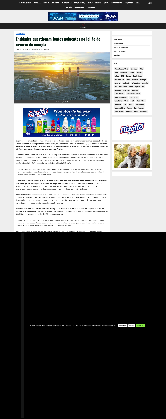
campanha (123, 72)
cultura (117, 76)
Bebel (141, 69)
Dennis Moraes (79, 7)
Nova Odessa (123, 86)
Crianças (131, 72)
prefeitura (126, 90)
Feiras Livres (66, 3)
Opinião (69, 7)
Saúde (138, 3)
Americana (134, 69)
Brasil (116, 72)
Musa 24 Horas (116, 3)
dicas (128, 79)
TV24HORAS (91, 7)
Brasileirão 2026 (25, 3)
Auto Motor (129, 3)
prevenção (135, 90)
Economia (135, 79)
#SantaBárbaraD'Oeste (121, 69)
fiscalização (125, 83)
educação (143, 79)
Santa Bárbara (134, 97)
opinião (137, 86)
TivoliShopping (119, 111)
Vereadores (143, 111)
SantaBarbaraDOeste (121, 97)
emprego (117, 83)
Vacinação (129, 111)
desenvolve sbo (119, 79)
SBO (125, 104)
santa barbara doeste (133, 94)
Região (90, 3)
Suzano (129, 108)
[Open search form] (151, 7)
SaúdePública (141, 101)
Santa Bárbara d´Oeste (51, 3)
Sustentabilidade (120, 108)
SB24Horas (118, 104)
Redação (18, 49)
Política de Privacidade (121, 47)
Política (98, 3)
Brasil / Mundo (79, 3)
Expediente (117, 55)
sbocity (131, 104)
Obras (131, 86)
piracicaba (118, 90)
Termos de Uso (118, 43)
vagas (136, 111)
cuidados (139, 72)
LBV (116, 86)
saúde (132, 101)
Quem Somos (118, 39)
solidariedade (140, 104)
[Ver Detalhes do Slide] (83, 16)
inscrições (145, 83)
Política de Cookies (120, 51)
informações (136, 83)
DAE (122, 76)
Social (106, 3)
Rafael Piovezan (119, 94)
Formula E (37, 3)
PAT (143, 86)
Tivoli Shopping (139, 108)
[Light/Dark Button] (150, 3)
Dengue (128, 76)
